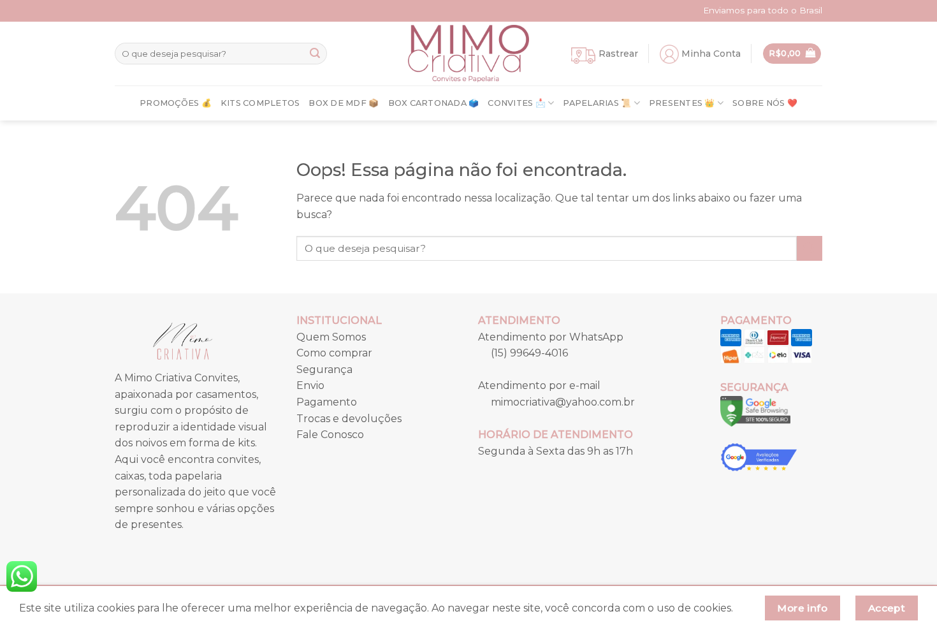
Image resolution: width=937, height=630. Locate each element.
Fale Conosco (330, 435)
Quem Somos (331, 337)
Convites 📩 (517, 103)
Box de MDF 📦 (344, 103)
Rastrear (618, 53)
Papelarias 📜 (597, 103)
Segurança (324, 369)
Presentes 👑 (682, 103)
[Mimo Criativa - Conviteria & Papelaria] (468, 53)
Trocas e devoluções (349, 419)
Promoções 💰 (176, 103)
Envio (310, 385)
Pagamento (326, 402)
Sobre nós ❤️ (764, 103)
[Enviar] (315, 53)
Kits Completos (260, 103)
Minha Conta (711, 53)
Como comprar (334, 353)
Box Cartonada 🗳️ (433, 103)
